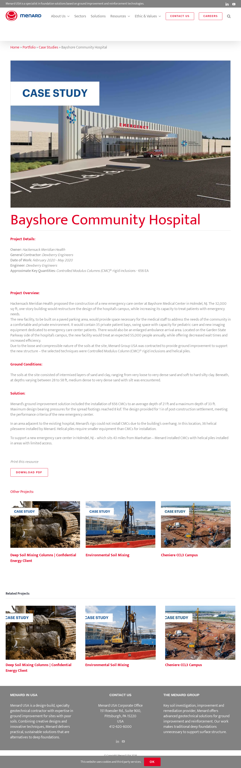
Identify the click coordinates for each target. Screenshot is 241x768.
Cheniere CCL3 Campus (196, 524)
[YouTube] (123, 741)
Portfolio (29, 47)
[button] (229, 16)
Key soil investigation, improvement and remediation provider (193, 708)
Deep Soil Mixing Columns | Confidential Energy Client (45, 524)
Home (14, 47)
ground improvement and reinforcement (196, 719)
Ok (152, 761)
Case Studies (48, 47)
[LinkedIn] (117, 741)
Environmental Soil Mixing (120, 524)
